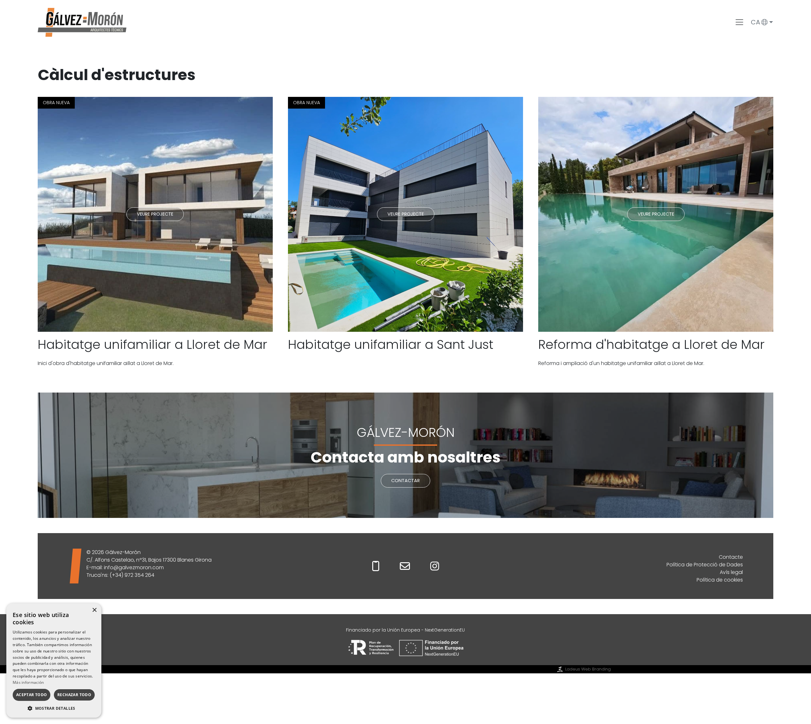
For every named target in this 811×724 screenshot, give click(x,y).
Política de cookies (720, 579)
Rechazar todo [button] (74, 694)
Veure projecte (155, 214)
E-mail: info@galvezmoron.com (125, 567)
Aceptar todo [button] (31, 694)
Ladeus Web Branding (588, 669)
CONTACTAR (405, 480)
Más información (28, 682)
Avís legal (731, 572)
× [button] (94, 610)
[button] (54, 708)
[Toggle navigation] (739, 22)
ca (755, 22)
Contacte (731, 557)
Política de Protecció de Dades (705, 564)
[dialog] (53, 660)
